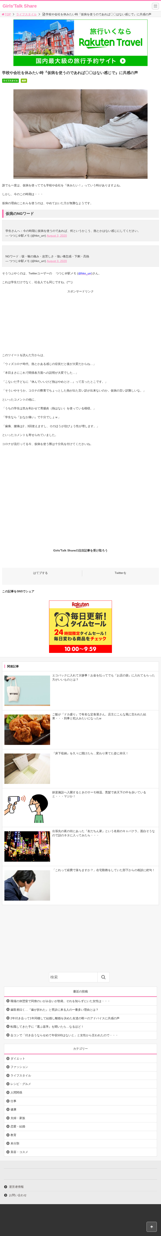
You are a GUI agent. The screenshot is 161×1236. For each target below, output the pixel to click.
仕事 (13, 1101)
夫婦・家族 (17, 1118)
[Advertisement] (80, 323)
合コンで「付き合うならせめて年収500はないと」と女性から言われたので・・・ (64, 1035)
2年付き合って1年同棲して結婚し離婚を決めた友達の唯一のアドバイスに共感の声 (64, 1018)
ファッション (19, 1067)
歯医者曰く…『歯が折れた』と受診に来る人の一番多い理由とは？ (54, 1009)
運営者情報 (16, 1186)
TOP (8, 14)
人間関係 (16, 1092)
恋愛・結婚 (17, 1126)
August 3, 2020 (57, 235)
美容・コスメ (19, 1152)
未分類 (14, 1143)
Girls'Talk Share (20, 6)
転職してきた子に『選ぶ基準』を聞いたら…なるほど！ (47, 1026)
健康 (24, 80)
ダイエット (17, 1058)
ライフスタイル (26, 14)
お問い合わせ (18, 1195)
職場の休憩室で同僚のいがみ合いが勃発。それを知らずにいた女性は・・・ (60, 1001)
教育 (13, 1135)
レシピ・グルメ (20, 1084)
